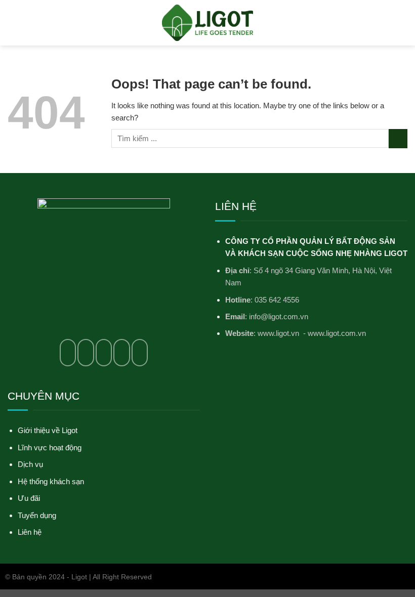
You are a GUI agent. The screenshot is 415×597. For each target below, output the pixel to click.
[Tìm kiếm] (403, 22)
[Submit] (398, 138)
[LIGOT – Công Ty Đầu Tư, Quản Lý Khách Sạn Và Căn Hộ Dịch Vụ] (207, 23)
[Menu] (13, 23)
